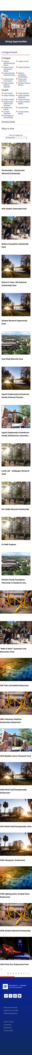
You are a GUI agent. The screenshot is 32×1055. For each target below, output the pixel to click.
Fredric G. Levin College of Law (22, 80)
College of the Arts (23, 61)
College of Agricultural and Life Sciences (9, 63)
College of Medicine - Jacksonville (24, 96)
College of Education (24, 67)
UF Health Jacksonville (7, 112)
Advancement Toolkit (11, 1010)
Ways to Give (8, 128)
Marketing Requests (11, 1013)
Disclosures (8, 1028)
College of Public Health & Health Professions (8, 103)
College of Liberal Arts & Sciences (8, 80)
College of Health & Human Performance (9, 74)
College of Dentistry (23, 93)
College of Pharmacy (24, 99)
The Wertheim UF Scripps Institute (8, 116)
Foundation (7, 1025)
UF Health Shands (23, 107)
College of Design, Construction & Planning (8, 69)
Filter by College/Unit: (16, 135)
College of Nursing (8, 99)
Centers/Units (8, 121)
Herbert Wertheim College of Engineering (8, 84)
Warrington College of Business (24, 84)
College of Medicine (9, 95)
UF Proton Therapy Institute (23, 112)
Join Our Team (9, 1022)
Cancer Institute (8, 93)
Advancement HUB (10, 1007)
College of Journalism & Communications (22, 75)
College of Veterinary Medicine (24, 102)
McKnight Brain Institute (7, 108)
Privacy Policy (8, 1030)
